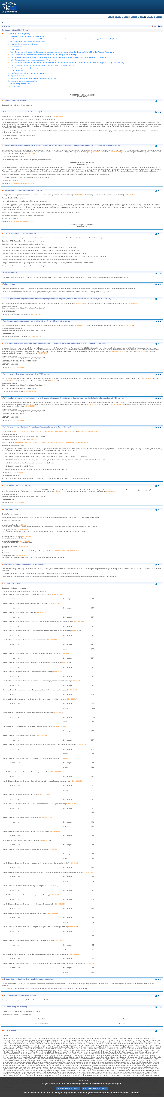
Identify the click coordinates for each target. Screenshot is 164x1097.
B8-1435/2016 (59, 940)
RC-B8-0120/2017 (35, 439)
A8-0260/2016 (30, 153)
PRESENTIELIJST (14, 86)
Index (5, 22)
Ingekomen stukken (17, 76)
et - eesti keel (120, 17)
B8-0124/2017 (59, 431)
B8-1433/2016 (53, 913)
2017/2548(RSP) (57, 116)
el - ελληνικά (122, 17)
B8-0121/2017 (29, 431)
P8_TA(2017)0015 (30, 391)
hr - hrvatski (132, 17)
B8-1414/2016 (71, 699)
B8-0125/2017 (70, 431)
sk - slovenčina (154, 17)
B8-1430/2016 (53, 886)
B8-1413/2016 (72, 690)
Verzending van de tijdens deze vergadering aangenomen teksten (33, 78)
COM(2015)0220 (117, 351)
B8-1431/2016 (54, 895)
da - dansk (116, 17)
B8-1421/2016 (77, 781)
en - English (125, 17)
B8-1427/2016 (53, 849)
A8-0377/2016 (53, 380)
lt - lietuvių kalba (138, 17)
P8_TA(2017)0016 (18, 420)
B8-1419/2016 (65, 758)
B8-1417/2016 (42, 735)
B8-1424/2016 (47, 817)
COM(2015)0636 (145, 378)
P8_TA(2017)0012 (34, 314)
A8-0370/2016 (128, 195)
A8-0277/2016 (42, 353)
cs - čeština (113, 17)
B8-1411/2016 (57, 672)
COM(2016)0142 (93, 152)
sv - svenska (161, 17)
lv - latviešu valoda (136, 17)
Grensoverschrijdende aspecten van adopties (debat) (28, 41)
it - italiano (134, 17)
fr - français (127, 17)
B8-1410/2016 (65, 662)
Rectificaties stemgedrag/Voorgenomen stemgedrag (28, 73)
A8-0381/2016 (133, 303)
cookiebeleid (117, 1093)
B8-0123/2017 (49, 431)
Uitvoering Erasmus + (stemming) (26, 68)
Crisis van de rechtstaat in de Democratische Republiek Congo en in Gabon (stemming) (45, 65)
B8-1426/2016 (45, 840)
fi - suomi (159, 17)
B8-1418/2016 (81, 744)
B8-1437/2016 (90, 963)
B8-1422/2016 (45, 795)
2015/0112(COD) (140, 351)
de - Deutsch (118, 17)
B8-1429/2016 (88, 872)
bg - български (109, 17)
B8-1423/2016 (70, 804)
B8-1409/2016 (64, 653)
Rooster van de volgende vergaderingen (24, 81)
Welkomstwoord (15, 47)
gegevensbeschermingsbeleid (98, 1093)
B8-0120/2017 (19, 431)
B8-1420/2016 (56, 772)
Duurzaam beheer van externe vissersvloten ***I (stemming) (35, 60)
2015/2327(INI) (61, 491)
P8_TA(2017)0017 (18, 472)
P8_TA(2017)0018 (18, 502)
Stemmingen (14, 49)
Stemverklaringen (16, 70)
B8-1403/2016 (56, 603)
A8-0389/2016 (109, 491)
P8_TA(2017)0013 (34, 337)
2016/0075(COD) (116, 152)
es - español (111, 17)
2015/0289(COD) (8, 380)
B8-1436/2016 (75, 954)
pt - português (150, 17)
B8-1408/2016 (52, 640)
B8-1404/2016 (42, 612)
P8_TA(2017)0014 (18, 367)
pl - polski (148, 17)
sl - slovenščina (157, 17)
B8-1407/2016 (75, 631)
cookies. (137, 1093)
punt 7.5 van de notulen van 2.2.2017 (21, 183)
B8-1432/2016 (60, 904)
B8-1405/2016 (79, 622)
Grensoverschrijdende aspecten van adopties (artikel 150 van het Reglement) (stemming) (45, 55)
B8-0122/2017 (39, 431)
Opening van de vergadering (20, 34)
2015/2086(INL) (78, 195)
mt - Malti (143, 17)
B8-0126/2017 (82, 431)
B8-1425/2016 (55, 831)
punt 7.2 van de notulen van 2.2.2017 (21, 222)
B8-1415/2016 (57, 713)
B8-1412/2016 (75, 681)
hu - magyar (141, 17)
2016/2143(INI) (81, 303)
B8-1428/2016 (73, 863)
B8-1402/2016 (56, 594)
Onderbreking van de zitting (20, 84)
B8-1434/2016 (72, 927)
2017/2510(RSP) (92, 431)
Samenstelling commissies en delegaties (24, 44)
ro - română (152, 17)
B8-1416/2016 (61, 726)
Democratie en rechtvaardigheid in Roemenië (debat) (28, 36)
